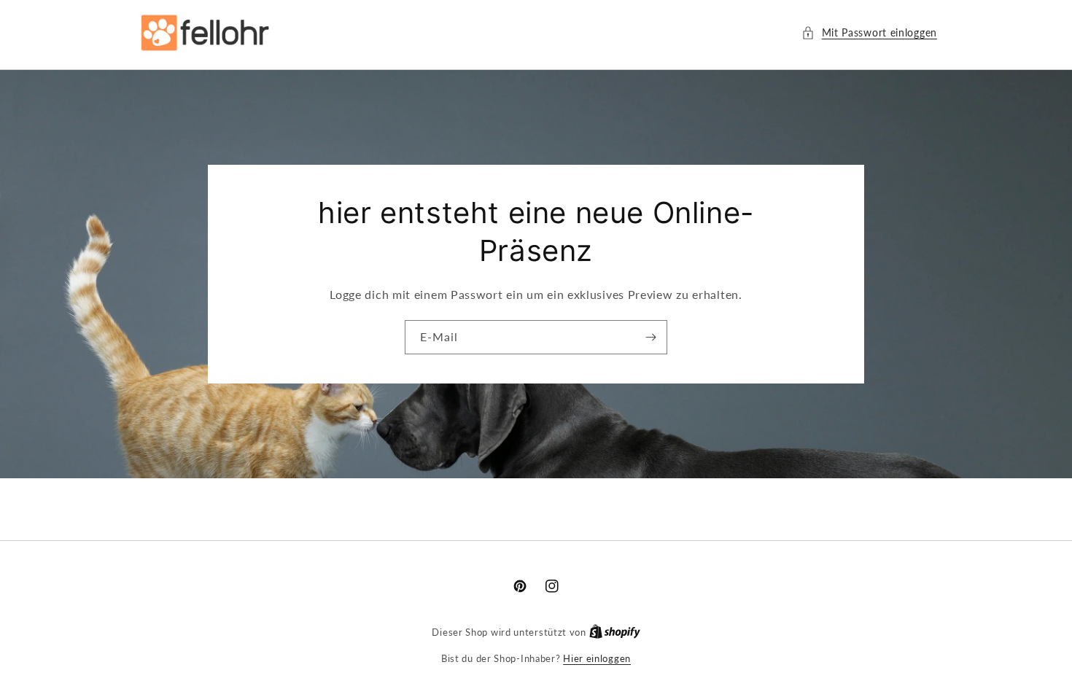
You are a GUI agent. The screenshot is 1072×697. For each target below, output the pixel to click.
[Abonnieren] (650, 337)
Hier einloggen (597, 658)
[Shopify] (614, 632)
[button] (869, 32)
